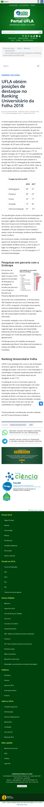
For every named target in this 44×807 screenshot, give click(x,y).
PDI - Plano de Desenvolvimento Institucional (18, 644)
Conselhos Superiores (10, 707)
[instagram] (26, 36)
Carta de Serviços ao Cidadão (13, 613)
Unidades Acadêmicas (10, 545)
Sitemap (32, 5)
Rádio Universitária (10, 654)
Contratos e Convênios (11, 624)
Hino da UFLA (8, 732)
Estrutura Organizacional (11, 717)
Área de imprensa (28, 40)
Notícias (27, 48)
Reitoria (6, 535)
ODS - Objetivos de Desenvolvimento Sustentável (19, 634)
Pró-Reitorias (8, 540)
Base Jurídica (8, 722)
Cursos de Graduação (10, 567)
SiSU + (6, 577)
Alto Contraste (24, 5)
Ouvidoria (7, 639)
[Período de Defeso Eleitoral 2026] (22, 455)
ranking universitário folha (17, 425)
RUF (31, 425)
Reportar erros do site (10, 748)
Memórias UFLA (9, 737)
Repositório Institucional (11, 659)
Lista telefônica (22, 786)
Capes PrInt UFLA (9, 608)
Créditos (6, 758)
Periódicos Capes (9, 649)
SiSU (5, 572)
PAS (5, 582)
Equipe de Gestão (23, 38)
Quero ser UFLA (9, 685)
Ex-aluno (7, 695)
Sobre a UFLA (12, 38)
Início (20, 48)
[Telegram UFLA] (22, 441)
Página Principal (9, 520)
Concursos (7, 619)
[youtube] (39, 36)
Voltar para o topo (36, 510)
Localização (7, 727)
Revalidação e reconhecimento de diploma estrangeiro (20, 664)
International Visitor (10, 690)
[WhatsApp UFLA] (22, 432)
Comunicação (8, 530)
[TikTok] (34, 36)
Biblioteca (7, 603)
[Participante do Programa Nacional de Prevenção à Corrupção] (7, 496)
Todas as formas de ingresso (12, 592)
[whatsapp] (28, 36)
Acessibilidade (13, 5)
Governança (8, 551)
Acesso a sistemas (9, 556)
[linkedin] (31, 36)
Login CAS (7, 763)
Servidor (6, 680)
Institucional (10, 51)
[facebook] (23, 36)
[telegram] (37, 36)
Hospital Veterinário (10, 629)
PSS (5, 587)
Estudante (7, 675)
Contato (18, 40)
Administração (8, 712)
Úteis (5, 753)
